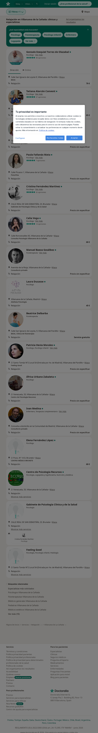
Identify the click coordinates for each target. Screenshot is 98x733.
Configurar (20, 138)
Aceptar (74, 138)
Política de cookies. (46, 130)
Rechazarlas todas (55, 138)
